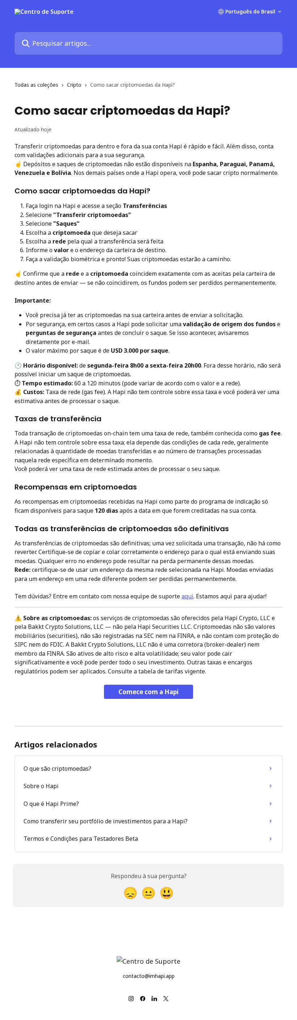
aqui (187, 596)
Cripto (74, 84)
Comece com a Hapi (148, 692)
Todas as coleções (36, 84)
